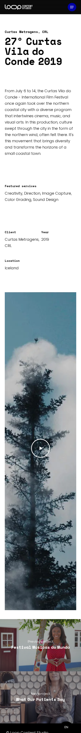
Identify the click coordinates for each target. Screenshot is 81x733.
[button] (72, 7)
